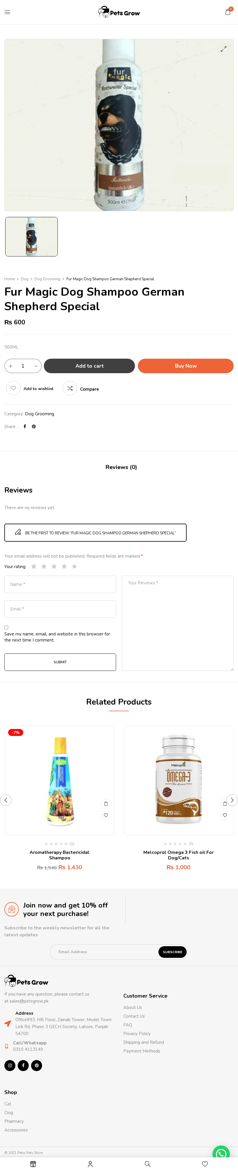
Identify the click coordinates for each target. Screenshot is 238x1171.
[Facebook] (25, 427)
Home (9, 279)
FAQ (127, 1025)
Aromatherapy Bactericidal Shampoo (59, 855)
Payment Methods (141, 1051)
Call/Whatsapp (29, 1043)
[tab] (121, 468)
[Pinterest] (34, 427)
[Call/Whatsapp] (6, 1046)
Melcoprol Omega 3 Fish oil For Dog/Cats (178, 855)
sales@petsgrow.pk (29, 1001)
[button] (228, 12)
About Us (132, 1007)
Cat (7, 1104)
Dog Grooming (47, 279)
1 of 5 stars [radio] (34, 567)
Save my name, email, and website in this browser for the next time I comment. (57, 637)
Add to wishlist (38, 388)
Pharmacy (14, 1121)
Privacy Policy (137, 1034)
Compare (89, 389)
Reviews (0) (121, 467)
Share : (11, 427)
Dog (24, 279)
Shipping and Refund (143, 1042)
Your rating (15, 567)
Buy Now (186, 365)
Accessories (16, 1130)
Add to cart (89, 365)
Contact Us (134, 1016)
